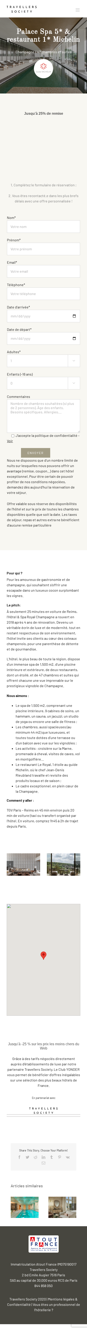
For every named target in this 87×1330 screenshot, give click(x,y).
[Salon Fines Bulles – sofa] (23, 864)
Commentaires (18, 396)
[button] (43, 956)
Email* (12, 262)
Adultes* (41, 356)
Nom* (11, 217)
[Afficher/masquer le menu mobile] (78, 10)
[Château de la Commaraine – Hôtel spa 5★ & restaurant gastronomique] (62, 1207)
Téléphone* (16, 285)
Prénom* (14, 240)
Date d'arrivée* (18, 307)
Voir (10, 441)
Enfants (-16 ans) (41, 378)
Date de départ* (19, 329)
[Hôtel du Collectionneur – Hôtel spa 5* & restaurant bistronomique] (25, 1207)
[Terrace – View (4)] (63, 864)
